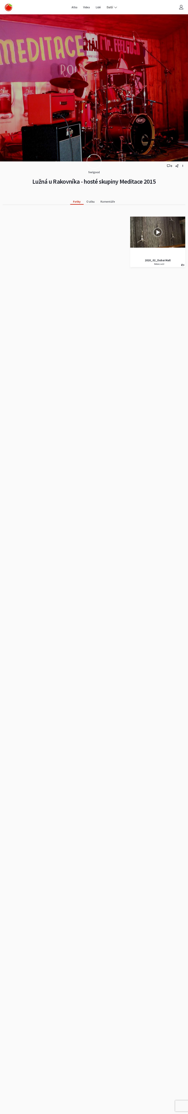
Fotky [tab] (77, 201)
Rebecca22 (159, 264)
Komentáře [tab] (107, 201)
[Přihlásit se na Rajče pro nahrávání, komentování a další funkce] (181, 7)
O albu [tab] (90, 201)
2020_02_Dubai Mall (158, 260)
